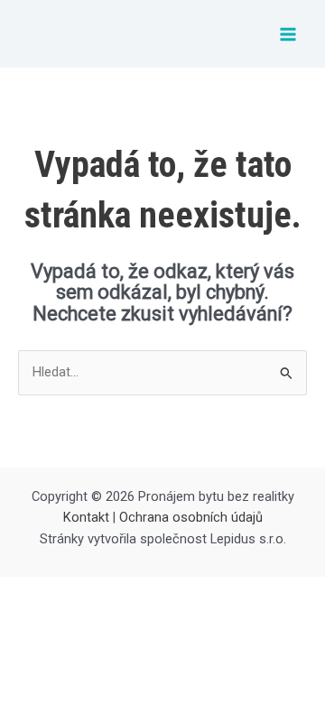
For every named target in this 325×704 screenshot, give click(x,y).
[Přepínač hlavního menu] (288, 34)
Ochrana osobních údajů (191, 517)
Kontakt (86, 517)
